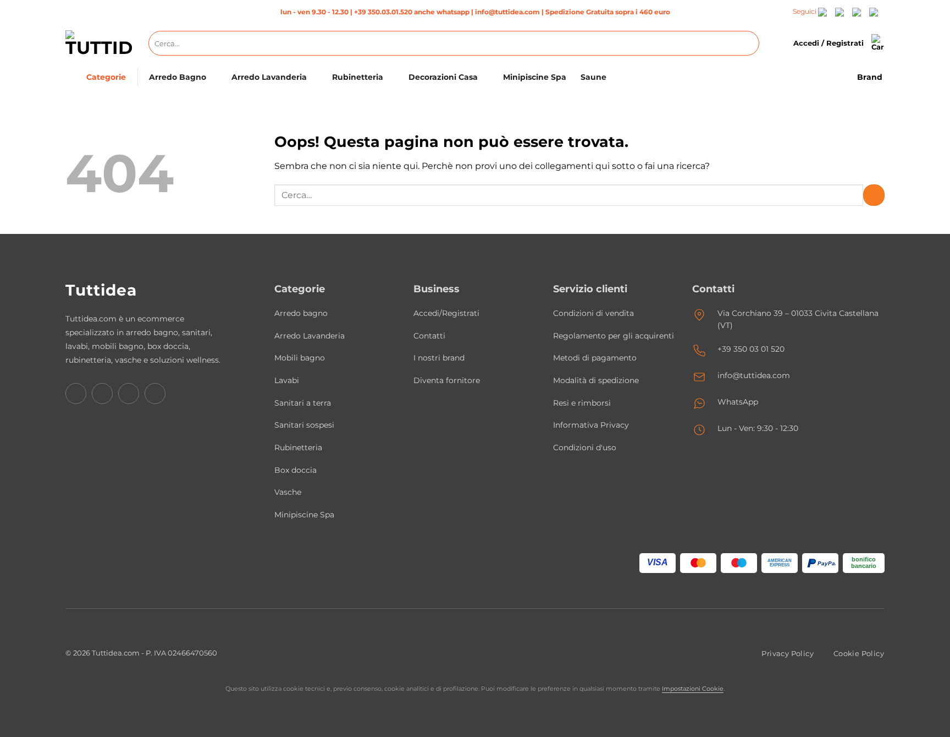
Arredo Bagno (177, 77)
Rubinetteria (357, 77)
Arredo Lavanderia (269, 77)
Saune (593, 77)
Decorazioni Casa (443, 77)
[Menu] (72, 77)
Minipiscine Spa (534, 77)
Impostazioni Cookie (692, 688)
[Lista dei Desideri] (779, 43)
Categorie (106, 77)
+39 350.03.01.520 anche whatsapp (412, 12)
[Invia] (748, 43)
